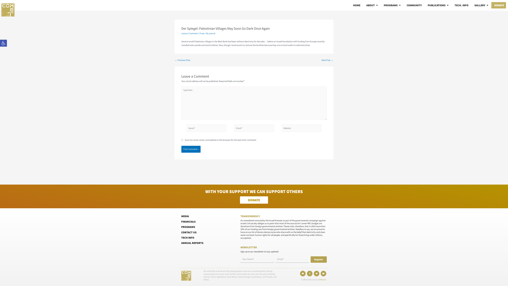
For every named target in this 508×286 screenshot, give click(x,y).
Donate (499, 5)
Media (185, 216)
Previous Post (182, 60)
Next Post (327, 60)
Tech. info (461, 5)
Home (356, 5)
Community (414, 5)
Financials (188, 221)
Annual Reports (192, 243)
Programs (391, 5)
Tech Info (187, 237)
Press (202, 33)
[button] (3, 43)
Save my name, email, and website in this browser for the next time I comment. (221, 139)
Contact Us (189, 232)
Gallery (479, 5)
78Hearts (322, 279)
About (370, 5)
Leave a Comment (189, 33)
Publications (437, 5)
